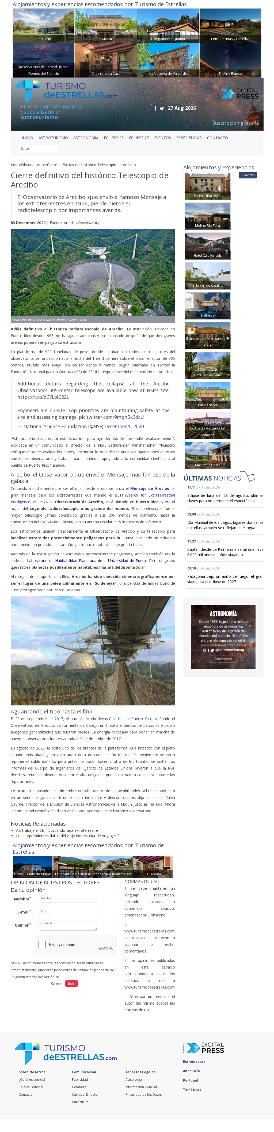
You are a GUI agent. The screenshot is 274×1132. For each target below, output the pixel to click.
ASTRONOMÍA (85, 137)
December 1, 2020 (124, 426)
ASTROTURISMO (53, 137)
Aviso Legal (134, 1079)
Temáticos (192, 1089)
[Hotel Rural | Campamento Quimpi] (168, 25)
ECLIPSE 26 (114, 137)
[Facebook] (155, 108)
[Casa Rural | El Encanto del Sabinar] (73, 866)
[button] (23, 270)
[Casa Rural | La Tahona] (153, 866)
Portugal (191, 1080)
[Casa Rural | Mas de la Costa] (208, 455)
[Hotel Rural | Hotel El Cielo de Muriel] (33, 866)
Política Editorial (31, 1087)
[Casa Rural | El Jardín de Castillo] (208, 275)
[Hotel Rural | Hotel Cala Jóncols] (208, 245)
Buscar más (247, 175)
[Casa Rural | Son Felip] (44, 25)
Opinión (23, 925)
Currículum (80, 1102)
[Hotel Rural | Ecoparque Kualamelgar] (113, 866)
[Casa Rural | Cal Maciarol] (106, 25)
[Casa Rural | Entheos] (208, 305)
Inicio (27, 137)
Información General (141, 1087)
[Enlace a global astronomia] (223, 637)
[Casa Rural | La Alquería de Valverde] (168, 59)
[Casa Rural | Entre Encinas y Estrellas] (230, 25)
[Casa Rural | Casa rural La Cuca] (106, 59)
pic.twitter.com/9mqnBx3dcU (111, 417)
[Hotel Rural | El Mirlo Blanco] (230, 59)
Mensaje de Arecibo (149, 488)
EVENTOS (162, 137)
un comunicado (49, 445)
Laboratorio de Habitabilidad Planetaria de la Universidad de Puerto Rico (92, 560)
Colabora (79, 1087)
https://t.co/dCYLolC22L (43, 397)
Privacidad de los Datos (143, 1094)
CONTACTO (217, 137)
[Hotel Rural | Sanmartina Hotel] (208, 185)
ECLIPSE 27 (139, 137)
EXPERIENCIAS (189, 137)
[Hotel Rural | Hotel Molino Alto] (208, 365)
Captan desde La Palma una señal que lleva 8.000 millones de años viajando (225, 552)
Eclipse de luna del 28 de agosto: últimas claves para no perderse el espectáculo (225, 498)
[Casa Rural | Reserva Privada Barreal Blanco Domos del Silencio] (44, 59)
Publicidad (80, 1079)
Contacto (26, 1094)
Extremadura (194, 1061)
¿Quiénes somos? (32, 1079)
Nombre (22, 898)
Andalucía (192, 1071)
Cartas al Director (85, 1094)
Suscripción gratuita (236, 123)
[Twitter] (161, 108)
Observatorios (33, 164)
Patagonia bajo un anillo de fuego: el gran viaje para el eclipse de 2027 (225, 579)
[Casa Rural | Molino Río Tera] (208, 215)
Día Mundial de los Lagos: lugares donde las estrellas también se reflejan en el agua (225, 525)
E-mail (24, 912)
